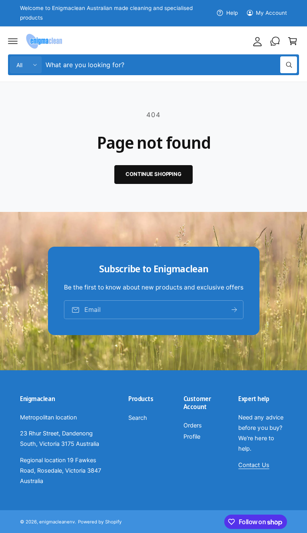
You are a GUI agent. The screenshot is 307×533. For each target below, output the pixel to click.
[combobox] (171, 64)
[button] (13, 41)
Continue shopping (153, 174)
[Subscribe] (234, 309)
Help (231, 13)
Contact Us (253, 465)
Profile (191, 436)
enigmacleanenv (57, 522)
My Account (271, 13)
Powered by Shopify (99, 522)
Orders (192, 425)
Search (137, 417)
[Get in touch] (275, 41)
